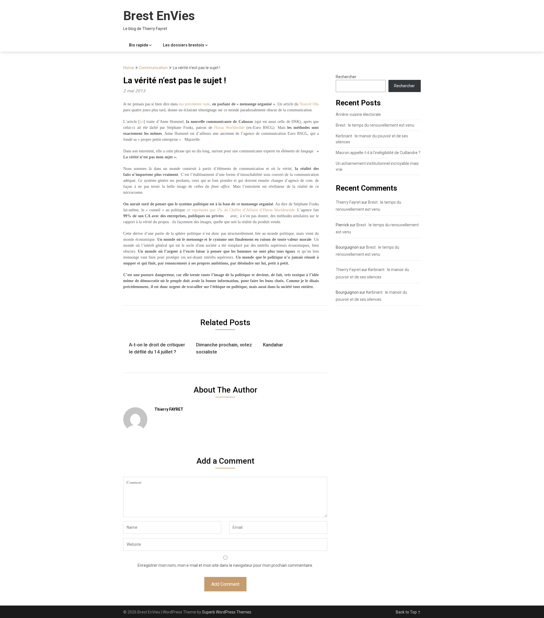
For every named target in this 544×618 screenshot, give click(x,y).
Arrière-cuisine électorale (358, 114)
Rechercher (346, 76)
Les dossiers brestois (183, 45)
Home (128, 67)
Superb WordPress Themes (226, 612)
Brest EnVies (159, 15)
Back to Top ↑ (408, 612)
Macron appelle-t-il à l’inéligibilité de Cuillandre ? (378, 152)
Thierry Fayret (348, 202)
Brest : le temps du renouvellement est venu (375, 125)
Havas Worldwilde (229, 127)
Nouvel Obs (309, 104)
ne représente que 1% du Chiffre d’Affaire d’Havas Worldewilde (241, 210)
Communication (153, 67)
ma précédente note (194, 104)
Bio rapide (138, 45)
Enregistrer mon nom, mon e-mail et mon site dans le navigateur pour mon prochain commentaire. (225, 565)
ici (142, 122)
